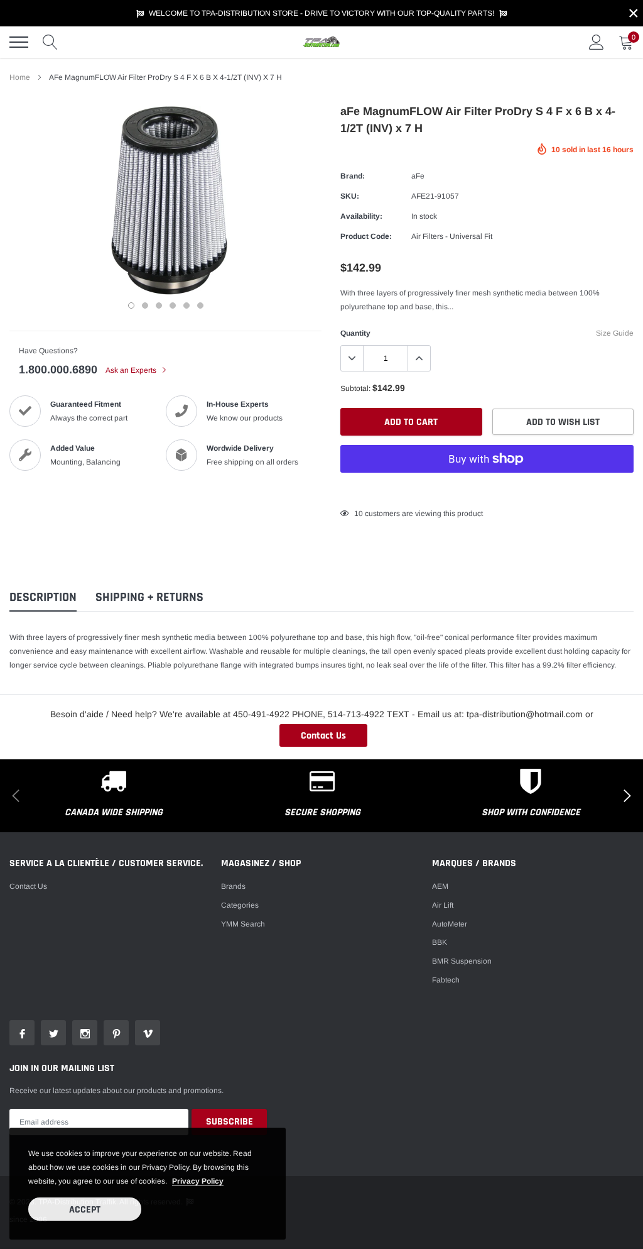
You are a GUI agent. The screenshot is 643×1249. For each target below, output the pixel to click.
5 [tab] (186, 305)
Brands (233, 886)
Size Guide (615, 333)
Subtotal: (355, 388)
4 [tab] (173, 305)
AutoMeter (449, 924)
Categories (240, 905)
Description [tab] (43, 597)
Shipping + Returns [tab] (149, 597)
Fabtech (446, 980)
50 (358, 513)
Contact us (28, 886)
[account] (596, 42)
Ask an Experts (131, 370)
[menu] (18, 42)
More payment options (487, 490)
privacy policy (198, 1181)
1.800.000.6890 (58, 369)
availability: (361, 216)
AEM (440, 886)
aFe (417, 176)
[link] (22, 1032)
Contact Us (323, 735)
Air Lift (442, 905)
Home (19, 77)
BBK (439, 942)
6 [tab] (200, 305)
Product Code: (366, 236)
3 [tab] (159, 305)
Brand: (352, 176)
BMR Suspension (462, 961)
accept (84, 1209)
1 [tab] (131, 305)
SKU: (349, 196)
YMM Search (243, 924)
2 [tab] (145, 305)
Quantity (355, 333)
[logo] (321, 42)
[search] (50, 42)
